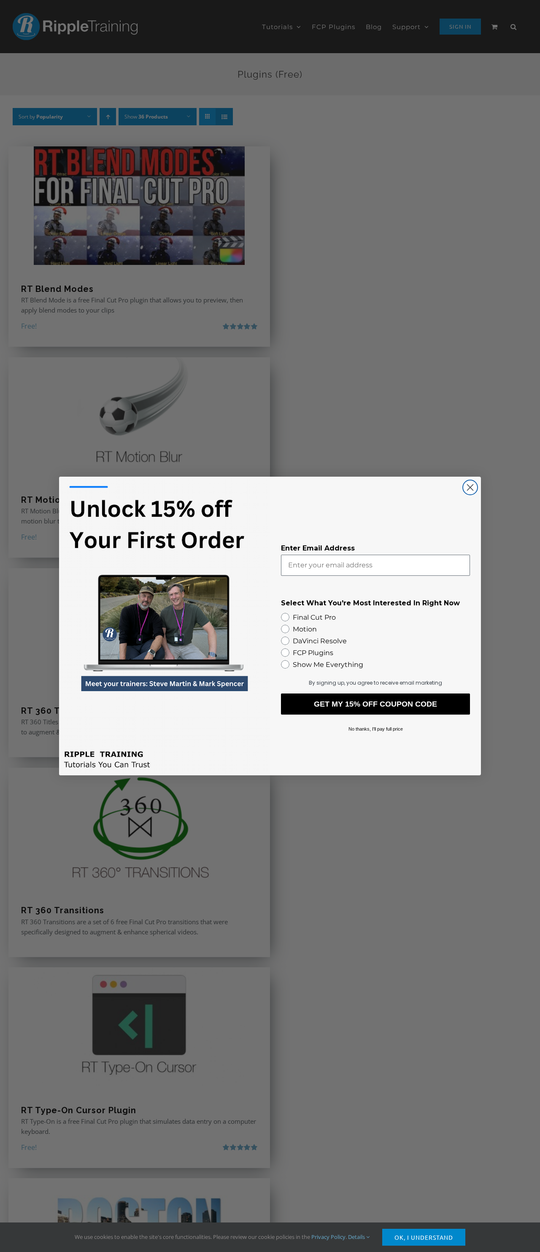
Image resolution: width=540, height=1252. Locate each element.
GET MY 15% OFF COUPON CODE (375, 704)
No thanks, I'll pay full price (375, 728)
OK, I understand (423, 1237)
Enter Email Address (318, 548)
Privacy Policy (328, 1237)
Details (357, 1237)
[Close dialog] (470, 487)
